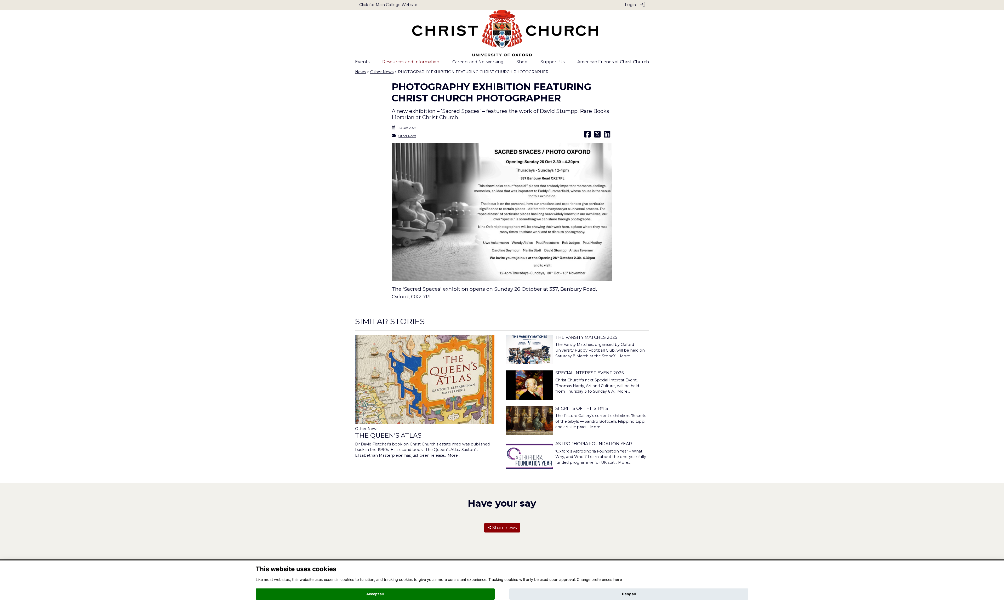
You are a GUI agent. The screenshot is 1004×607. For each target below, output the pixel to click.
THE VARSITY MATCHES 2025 (586, 337)
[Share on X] (597, 136)
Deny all (629, 594)
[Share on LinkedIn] (607, 136)
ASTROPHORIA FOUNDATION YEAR (593, 443)
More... (454, 455)
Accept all (375, 594)
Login (630, 4)
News (360, 72)
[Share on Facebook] (587, 136)
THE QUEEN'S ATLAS (388, 435)
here (617, 579)
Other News (381, 72)
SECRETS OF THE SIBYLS (581, 408)
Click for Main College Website (388, 4)
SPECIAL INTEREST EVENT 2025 (589, 372)
